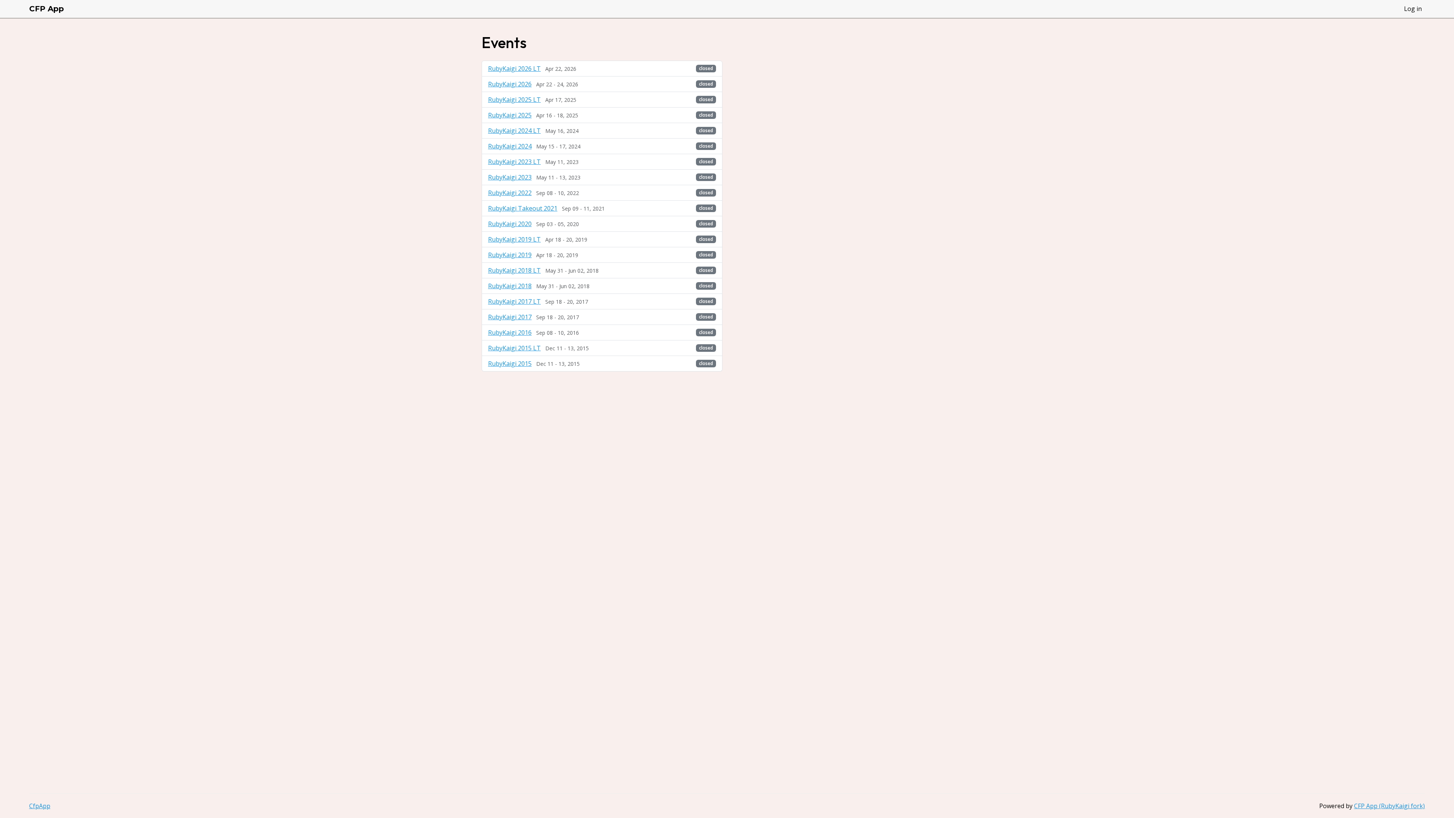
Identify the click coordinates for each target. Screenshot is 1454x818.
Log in (1413, 9)
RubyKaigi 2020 (510, 224)
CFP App (46, 8)
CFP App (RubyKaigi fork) (1389, 806)
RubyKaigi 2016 (510, 332)
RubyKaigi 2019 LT (514, 239)
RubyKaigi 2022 (510, 193)
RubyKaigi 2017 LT (514, 301)
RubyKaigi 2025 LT (514, 99)
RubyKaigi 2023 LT (514, 162)
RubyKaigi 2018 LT (514, 270)
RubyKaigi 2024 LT (514, 130)
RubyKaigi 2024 (510, 146)
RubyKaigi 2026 (510, 84)
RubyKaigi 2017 (510, 317)
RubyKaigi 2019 (510, 255)
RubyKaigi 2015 (510, 363)
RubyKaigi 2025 (510, 115)
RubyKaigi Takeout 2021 (522, 208)
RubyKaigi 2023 (510, 177)
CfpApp (39, 806)
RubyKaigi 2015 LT (514, 348)
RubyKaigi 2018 (510, 286)
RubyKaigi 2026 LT (514, 68)
